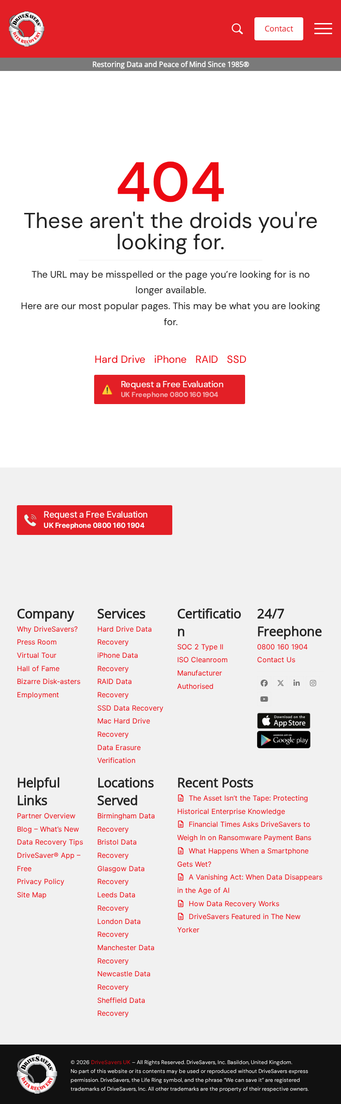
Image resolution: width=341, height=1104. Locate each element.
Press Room (37, 641)
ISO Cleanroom (202, 659)
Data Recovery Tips (50, 841)
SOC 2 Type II (200, 646)
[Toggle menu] (323, 28)
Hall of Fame (38, 668)
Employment (38, 694)
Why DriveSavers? (47, 629)
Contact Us (276, 659)
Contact (279, 28)
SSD (236, 359)
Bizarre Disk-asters (48, 681)
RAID (206, 359)
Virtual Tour (36, 655)
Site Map (32, 894)
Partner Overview (46, 815)
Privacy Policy (40, 881)
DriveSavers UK (111, 1062)
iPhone (170, 359)
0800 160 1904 (282, 646)
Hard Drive (120, 359)
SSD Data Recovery (130, 707)
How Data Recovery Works (234, 903)
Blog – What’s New (48, 829)
